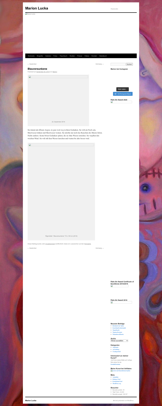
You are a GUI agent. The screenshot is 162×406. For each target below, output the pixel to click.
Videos (86, 56)
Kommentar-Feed (117, 381)
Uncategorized (50, 244)
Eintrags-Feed (116, 379)
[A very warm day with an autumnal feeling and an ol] (122, 78)
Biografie (40, 56)
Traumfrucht (116, 330)
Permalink (87, 244)
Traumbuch (63, 56)
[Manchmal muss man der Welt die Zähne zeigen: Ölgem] (114, 73)
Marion (55, 72)
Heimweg (100, 64)
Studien (72, 56)
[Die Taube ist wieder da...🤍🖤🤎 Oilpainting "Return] (130, 73)
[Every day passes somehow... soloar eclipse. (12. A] (114, 78)
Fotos (55, 56)
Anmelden (115, 377)
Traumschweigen (117, 332)
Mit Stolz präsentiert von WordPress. (123, 400)
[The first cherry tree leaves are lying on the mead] (114, 83)
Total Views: (116, 392)
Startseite (31, 56)
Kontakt (94, 56)
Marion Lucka (36, 8)
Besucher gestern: (118, 390)
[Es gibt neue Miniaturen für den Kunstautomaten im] (122, 73)
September (32, 64)
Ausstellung (116, 349)
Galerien (48, 56)
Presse (79, 56)
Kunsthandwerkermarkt (119, 328)
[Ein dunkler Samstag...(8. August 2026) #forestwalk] (130, 83)
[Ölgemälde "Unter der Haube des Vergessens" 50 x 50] (122, 83)
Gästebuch (103, 56)
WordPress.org (117, 383)
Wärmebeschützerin (118, 334)
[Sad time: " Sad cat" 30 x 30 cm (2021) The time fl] (130, 78)
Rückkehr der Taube (118, 326)
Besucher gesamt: (118, 394)
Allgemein (115, 347)
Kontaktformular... (116, 364)
